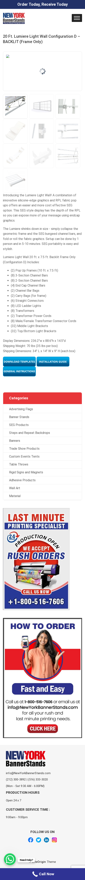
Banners (14, 441)
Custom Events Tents (24, 456)
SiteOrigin (39, 862)
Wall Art (14, 488)
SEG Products (19, 425)
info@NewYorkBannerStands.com (28, 773)
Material (15, 496)
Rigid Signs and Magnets (26, 472)
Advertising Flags (21, 409)
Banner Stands (19, 417)
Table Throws (18, 464)
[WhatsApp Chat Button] (10, 859)
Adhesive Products (22, 480)
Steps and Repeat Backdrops (29, 433)
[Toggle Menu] (77, 18)
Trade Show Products (24, 448)
